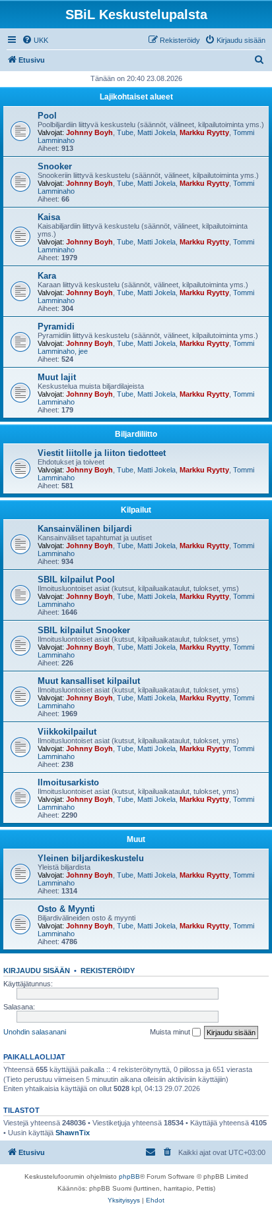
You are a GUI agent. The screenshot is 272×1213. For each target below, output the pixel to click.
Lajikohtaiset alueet (136, 96)
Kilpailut (136, 510)
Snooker (55, 166)
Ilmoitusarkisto (68, 782)
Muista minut (171, 1032)
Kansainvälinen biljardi (85, 529)
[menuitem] (35, 40)
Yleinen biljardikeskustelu (91, 858)
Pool (47, 116)
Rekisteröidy (108, 970)
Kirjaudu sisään (36, 970)
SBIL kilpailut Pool (76, 579)
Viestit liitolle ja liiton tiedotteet (102, 453)
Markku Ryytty (204, 132)
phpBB (129, 1176)
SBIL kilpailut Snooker (84, 630)
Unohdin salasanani (34, 1032)
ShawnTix (72, 1133)
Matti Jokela (156, 132)
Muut (136, 839)
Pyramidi (56, 326)
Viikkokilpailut (67, 732)
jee (83, 351)
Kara (47, 276)
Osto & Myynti (66, 909)
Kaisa (49, 217)
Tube (125, 132)
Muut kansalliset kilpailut (89, 681)
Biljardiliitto (136, 434)
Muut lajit (57, 377)
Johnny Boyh (89, 132)
